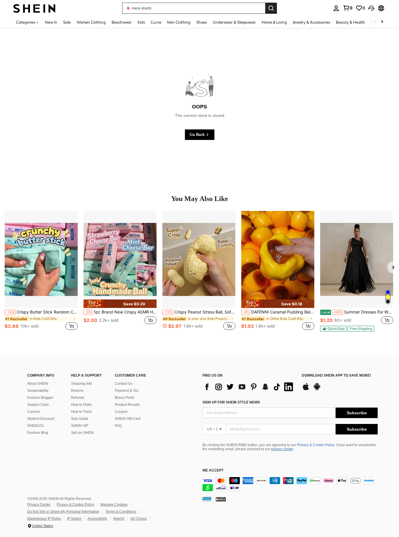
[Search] (271, 8)
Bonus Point (124, 398)
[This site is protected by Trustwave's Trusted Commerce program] (206, 499)
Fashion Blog (37, 433)
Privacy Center (39, 505)
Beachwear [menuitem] (122, 22)
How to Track (81, 412)
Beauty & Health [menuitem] (350, 22)
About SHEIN (37, 384)
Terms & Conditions (120, 512)
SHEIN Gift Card (127, 419)
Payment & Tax (126, 391)
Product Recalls (127, 405)
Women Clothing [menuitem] (91, 22)
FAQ (118, 426)
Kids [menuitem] (141, 22)
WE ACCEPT (212, 470)
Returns (77, 391)
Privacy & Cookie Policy (316, 445)
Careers (33, 412)
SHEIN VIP (79, 426)
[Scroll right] (382, 22)
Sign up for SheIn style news (231, 402)
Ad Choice (138, 519)
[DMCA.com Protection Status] (221, 499)
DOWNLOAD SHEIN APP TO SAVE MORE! (336, 375)
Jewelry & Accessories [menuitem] (311, 22)
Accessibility (97, 519)
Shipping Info (81, 384)
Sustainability (37, 391)
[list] (249, 386)
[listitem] (41, 274)
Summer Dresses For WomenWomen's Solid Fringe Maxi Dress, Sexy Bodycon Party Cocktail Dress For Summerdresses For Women (357, 312)
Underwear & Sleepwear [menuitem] (234, 22)
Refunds (77, 398)
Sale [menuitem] (67, 22)
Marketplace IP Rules (44, 519)
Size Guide (80, 419)
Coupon (121, 412)
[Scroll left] (375, 22)
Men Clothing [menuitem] (178, 22)
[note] (120, 303)
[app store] (306, 389)
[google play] (317, 389)
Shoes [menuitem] (201, 22)
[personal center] (336, 8)
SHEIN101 (35, 426)
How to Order (81, 405)
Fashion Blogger (40, 398)
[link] (348, 7)
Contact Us (123, 384)
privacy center (282, 449)
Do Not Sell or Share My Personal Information (63, 512)
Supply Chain (38, 405)
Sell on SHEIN (82, 433)
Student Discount (40, 419)
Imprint (118, 519)
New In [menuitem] (51, 22)
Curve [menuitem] (156, 22)
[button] (371, 8)
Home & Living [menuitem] (274, 22)
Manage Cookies (114, 505)
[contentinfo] (290, 484)
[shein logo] (34, 8)
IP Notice (74, 519)
